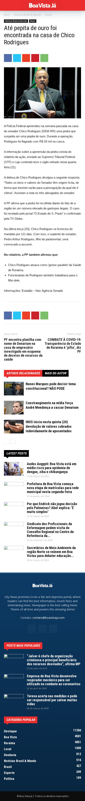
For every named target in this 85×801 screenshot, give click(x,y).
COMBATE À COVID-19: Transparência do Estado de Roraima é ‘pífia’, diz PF (63, 345)
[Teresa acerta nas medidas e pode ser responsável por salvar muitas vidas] (14, 701)
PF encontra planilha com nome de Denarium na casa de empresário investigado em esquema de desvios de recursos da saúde (23, 349)
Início (7, 14)
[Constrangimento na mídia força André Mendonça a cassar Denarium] (14, 407)
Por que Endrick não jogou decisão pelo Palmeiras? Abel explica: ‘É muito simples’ (52, 508)
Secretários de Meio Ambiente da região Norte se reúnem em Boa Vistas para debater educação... (51, 552)
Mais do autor (55, 373)
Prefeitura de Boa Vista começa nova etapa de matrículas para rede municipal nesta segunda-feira (53, 488)
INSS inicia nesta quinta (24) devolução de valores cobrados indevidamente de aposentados (49, 426)
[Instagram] (42, 629)
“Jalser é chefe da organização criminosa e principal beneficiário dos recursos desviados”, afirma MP (53, 660)
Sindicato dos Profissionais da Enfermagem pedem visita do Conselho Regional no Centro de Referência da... (50, 530)
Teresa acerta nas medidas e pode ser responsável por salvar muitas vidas (52, 700)
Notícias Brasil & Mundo (27, 14)
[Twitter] (53, 629)
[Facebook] (32, 629)
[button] (79, 5)
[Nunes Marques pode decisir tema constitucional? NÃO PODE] (14, 388)
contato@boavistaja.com (48, 618)
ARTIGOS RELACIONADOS (23, 373)
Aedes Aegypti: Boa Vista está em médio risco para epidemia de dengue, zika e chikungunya (51, 468)
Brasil (48, 14)
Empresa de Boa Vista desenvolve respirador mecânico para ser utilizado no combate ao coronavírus (53, 680)
